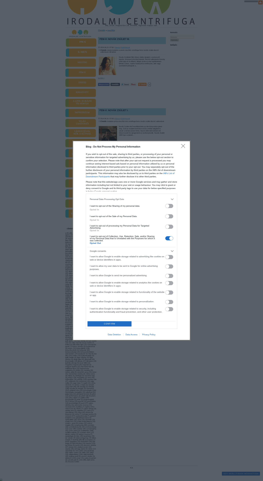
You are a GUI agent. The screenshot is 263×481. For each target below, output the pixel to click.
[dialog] (131, 240)
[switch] (169, 206)
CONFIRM (109, 324)
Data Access (131, 334)
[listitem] (131, 199)
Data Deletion (114, 334)
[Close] (184, 147)
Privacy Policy (148, 334)
